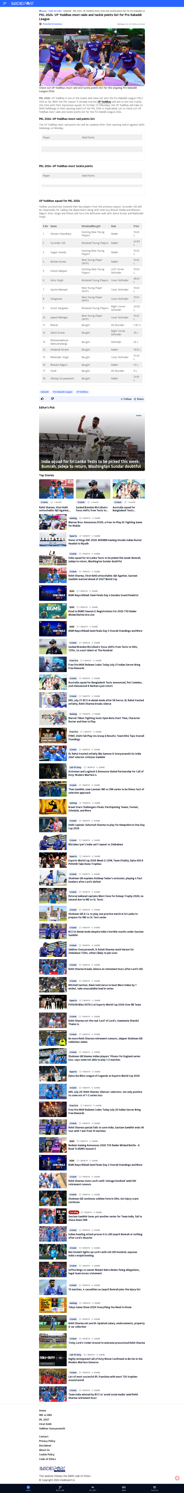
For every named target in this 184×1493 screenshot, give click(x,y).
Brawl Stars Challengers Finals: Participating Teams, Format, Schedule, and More (103, 808)
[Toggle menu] (5, 3)
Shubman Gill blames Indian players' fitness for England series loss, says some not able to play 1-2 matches (104, 1057)
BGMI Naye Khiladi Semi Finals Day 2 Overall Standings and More (105, 1164)
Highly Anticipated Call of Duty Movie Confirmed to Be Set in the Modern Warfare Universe (105, 1360)
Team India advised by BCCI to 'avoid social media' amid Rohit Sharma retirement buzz (103, 1396)
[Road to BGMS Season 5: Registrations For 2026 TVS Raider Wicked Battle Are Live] (53, 611)
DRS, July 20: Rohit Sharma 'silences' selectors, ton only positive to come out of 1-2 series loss (105, 1093)
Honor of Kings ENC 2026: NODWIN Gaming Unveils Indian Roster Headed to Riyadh (105, 541)
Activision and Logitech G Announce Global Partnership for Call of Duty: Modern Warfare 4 (106, 773)
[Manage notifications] (177, 1478)
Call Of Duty (75, 767)
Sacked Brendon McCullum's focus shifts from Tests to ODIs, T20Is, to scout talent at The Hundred (92, 509)
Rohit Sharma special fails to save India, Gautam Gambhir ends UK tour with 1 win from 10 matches (106, 1129)
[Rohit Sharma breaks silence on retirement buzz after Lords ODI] (53, 967)
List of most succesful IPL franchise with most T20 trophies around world (102, 1378)
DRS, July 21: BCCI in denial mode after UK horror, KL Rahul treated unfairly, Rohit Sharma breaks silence (106, 701)
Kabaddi (45, 391)
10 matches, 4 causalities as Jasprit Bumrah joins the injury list (104, 1289)
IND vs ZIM (60, 1490)
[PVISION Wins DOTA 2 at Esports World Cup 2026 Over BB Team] (53, 1002)
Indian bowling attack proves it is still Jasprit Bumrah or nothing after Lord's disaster (105, 1235)
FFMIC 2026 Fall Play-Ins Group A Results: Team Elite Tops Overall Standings (106, 737)
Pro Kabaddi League (62, 391)
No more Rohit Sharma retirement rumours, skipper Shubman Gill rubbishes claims (105, 1040)
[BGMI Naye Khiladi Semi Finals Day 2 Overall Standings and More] (53, 1162)
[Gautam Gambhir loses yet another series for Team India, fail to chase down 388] (53, 1216)
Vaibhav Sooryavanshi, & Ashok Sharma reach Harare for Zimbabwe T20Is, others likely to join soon (101, 951)
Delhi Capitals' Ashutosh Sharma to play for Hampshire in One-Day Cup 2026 (106, 826)
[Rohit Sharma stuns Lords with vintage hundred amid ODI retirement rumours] (53, 1180)
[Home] (22, 3)
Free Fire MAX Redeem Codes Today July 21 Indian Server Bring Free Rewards (104, 666)
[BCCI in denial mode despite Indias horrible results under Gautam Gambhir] (53, 931)
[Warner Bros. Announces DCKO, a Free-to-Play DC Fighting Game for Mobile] (53, 522)
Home (42, 1410)
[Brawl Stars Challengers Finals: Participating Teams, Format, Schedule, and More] (53, 806)
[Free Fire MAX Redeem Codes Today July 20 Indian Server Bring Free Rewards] (53, 1109)
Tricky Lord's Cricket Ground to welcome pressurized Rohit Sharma (106, 1342)
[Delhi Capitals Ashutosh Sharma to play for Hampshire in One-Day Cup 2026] (53, 824)
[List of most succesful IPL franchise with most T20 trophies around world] (53, 1376)
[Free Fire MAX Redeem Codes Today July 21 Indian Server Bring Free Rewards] (53, 664)
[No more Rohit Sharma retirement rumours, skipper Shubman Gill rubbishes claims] (53, 1038)
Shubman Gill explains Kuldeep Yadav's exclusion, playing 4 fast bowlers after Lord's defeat (105, 879)
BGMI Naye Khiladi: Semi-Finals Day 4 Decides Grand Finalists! (103, 595)
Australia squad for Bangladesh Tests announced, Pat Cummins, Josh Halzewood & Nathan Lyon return (128, 509)
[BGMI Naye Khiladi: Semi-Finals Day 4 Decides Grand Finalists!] (53, 593)
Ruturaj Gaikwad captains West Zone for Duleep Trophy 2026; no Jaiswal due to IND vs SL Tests (105, 897)
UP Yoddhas (104, 101)
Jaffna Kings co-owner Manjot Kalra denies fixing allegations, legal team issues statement (104, 1271)
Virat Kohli (45, 1424)
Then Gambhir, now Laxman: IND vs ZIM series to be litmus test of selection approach (106, 790)
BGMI (72, 591)
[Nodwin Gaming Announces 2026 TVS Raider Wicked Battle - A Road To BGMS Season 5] (53, 1145)
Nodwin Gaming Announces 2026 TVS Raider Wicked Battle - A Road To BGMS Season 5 (104, 1146)
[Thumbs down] (52, 398)
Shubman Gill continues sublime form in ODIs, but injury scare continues (103, 1200)
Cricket (138, 415)
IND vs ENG (45, 1415)
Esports (73, 536)
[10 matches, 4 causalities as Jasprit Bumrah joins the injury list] (53, 1287)
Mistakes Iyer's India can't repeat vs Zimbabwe (95, 844)
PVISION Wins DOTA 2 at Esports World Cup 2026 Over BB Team (104, 1004)
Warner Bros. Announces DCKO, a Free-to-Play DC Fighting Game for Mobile (105, 523)
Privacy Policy (47, 1441)
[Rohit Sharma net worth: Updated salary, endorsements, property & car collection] (53, 1323)
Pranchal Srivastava (52, 24)
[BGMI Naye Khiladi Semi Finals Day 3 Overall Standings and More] (53, 628)
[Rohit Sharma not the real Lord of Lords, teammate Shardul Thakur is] (53, 1020)
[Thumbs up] (42, 398)
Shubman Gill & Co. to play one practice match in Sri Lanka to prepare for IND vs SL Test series (103, 915)
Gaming (73, 518)
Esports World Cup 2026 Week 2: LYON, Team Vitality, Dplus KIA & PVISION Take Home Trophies (105, 862)
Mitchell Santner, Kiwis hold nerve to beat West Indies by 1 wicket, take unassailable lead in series (102, 986)
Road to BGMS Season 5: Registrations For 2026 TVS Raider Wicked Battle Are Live (102, 612)
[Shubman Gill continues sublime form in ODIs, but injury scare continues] (53, 1198)
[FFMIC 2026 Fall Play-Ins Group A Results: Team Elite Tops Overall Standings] (53, 735)
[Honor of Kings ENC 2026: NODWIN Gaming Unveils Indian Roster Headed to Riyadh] (53, 539)
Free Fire (74, 660)
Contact (43, 1436)
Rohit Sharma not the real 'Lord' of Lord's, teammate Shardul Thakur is (103, 1022)
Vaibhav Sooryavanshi (52, 1428)
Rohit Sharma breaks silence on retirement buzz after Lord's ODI (105, 969)
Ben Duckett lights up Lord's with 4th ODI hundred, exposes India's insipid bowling (102, 1253)
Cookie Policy (46, 1454)
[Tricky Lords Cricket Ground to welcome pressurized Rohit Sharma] (53, 1340)
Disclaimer (45, 1445)
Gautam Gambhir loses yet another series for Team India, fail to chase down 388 (105, 1218)
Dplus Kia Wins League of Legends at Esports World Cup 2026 (104, 1075)
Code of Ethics (47, 1459)
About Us (44, 1450)
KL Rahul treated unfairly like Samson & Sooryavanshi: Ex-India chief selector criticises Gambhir (104, 755)
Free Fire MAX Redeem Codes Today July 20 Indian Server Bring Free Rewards (104, 1111)
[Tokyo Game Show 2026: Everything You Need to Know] (53, 1305)
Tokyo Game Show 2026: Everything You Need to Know (100, 1307)
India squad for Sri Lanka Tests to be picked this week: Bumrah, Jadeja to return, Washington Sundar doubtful (91, 464)
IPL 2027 (44, 1419)
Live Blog (74, 1212)
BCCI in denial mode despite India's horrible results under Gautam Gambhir (105, 933)
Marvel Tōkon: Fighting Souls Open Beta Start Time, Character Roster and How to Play (104, 719)
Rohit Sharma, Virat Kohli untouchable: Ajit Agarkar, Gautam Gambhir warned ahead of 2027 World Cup (54, 509)
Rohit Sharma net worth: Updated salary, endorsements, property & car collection (106, 1324)
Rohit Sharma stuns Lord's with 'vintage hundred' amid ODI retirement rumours (102, 1182)
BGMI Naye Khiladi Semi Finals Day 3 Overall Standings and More (105, 630)
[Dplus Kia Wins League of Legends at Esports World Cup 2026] (53, 1073)
